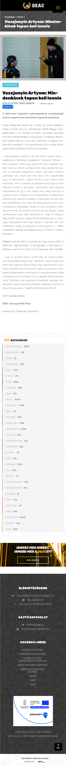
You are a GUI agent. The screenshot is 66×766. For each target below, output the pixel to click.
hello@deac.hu (35, 600)
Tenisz (9, 500)
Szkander (10, 494)
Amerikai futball (14, 346)
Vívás (8, 529)
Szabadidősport (14, 488)
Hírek (20, 17)
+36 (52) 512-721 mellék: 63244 (35, 604)
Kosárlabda (12, 423)
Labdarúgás (12, 429)
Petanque (10, 452)
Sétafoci (10, 476)
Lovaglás (10, 435)
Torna (9, 511)
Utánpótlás (11, 517)
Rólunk (32, 560)
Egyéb (9, 382)
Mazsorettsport (14, 441)
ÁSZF (33, 684)
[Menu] (57, 7)
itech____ (41, 761)
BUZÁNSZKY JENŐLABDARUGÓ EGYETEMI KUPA (32, 659)
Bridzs (9, 358)
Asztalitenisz (12, 352)
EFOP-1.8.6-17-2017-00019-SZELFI (33, 732)
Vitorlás (10, 523)
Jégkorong (11, 405)
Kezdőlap (10, 17)
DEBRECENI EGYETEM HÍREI (32, 654)
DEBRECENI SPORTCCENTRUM (32, 665)
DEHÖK (33, 676)
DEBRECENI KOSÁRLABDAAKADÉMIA (32, 670)
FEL (58, 748)
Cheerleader (12, 364)
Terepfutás (11, 505)
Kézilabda (10, 417)
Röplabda (10, 464)
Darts (9, 370)
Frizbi (8, 394)
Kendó (9, 411)
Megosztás (7, 107)
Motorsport (12, 447)
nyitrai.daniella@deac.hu (35, 629)
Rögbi (8, 458)
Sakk (8, 470)
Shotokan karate (14, 482)
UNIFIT (33, 680)
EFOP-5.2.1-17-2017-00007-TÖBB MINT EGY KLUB (33, 736)
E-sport (10, 376)
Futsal (9, 399)
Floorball (11, 388)
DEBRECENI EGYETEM (32, 650)
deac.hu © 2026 (41, 758)
